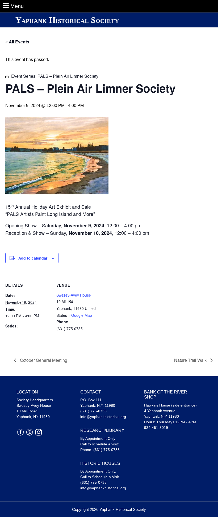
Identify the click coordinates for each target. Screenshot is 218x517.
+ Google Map (80, 315)
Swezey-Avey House (73, 295)
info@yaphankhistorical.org (103, 417)
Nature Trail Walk (191, 360)
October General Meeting (43, 360)
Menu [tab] (17, 6)
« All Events (17, 42)
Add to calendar (32, 258)
